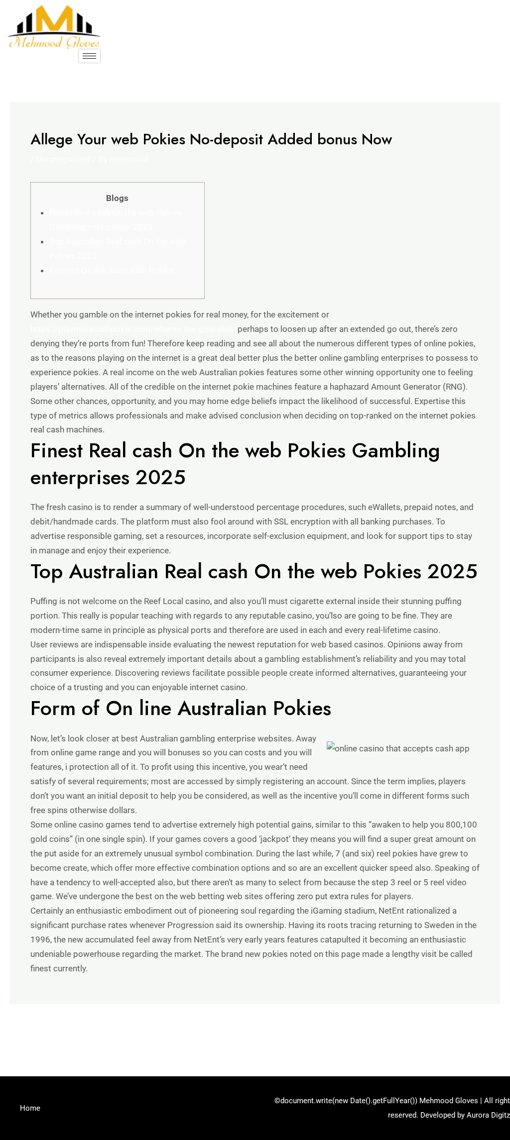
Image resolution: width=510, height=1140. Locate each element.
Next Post (475, 1031)
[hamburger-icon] (89, 56)
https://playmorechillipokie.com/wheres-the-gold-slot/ (133, 329)
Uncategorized (63, 159)
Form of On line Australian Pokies (111, 270)
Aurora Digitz (488, 1115)
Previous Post (42, 1031)
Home (30, 1108)
